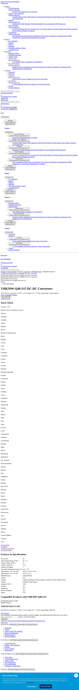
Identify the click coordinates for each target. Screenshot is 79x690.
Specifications (5, 545)
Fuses (14, 12)
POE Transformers (18, 36)
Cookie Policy (30, 682)
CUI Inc (15, 84)
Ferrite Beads (56, 17)
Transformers (9, 650)
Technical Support (6, 550)
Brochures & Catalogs (45, 67)
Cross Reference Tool (11, 659)
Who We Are (13, 624)
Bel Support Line (39, 621)
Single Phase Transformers (32, 36)
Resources (8, 51)
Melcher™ (34, 84)
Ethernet (7, 647)
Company (8, 70)
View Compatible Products (9, 295)
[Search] (20, 91)
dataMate (21, 84)
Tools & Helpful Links (22, 654)
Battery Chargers (53, 29)
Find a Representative (14, 621)
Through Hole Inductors (44, 17)
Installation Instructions (31, 67)
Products (7, 6)
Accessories (33, 12)
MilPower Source (10, 635)
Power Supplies (12, 272)
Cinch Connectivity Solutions (14, 631)
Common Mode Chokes (19, 17)
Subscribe (4, 619)
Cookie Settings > (32, 686)
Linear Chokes (65, 17)
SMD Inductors (32, 17)
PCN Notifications (26, 69)
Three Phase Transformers (49, 36)
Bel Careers (4, 1)
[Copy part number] (1, 284)
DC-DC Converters (31, 29)
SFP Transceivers (60, 24)
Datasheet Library (18, 67)
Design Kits (19, 18)
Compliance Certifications (60, 67)
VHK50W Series (36, 272)
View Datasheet (6, 297)
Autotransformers (62, 36)
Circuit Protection (10, 643)
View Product (5, 613)
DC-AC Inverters (42, 29)
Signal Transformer (44, 84)
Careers (7, 629)
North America (17, 79)
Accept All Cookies (46, 686)
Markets (7, 39)
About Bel (8, 628)
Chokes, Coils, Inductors (12, 645)
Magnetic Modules (31, 24)
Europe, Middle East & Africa (31, 79)
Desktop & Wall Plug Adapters (68, 29)
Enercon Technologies (11, 633)
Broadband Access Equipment (46, 24)
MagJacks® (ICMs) (18, 24)
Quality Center (9, 661)
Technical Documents (7, 548)
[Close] (5, 117)
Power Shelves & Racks (19, 31)
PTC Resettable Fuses (23, 12)
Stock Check (8, 657)
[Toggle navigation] (13, 109)
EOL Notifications (10, 662)
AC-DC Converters (18, 29)
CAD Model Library (18, 62)
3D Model (4, 547)
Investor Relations (13, 1)
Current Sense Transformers (29, 37)
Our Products (14, 640)
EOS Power (27, 84)
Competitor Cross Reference (34, 62)
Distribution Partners (28, 621)
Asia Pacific (44, 79)
